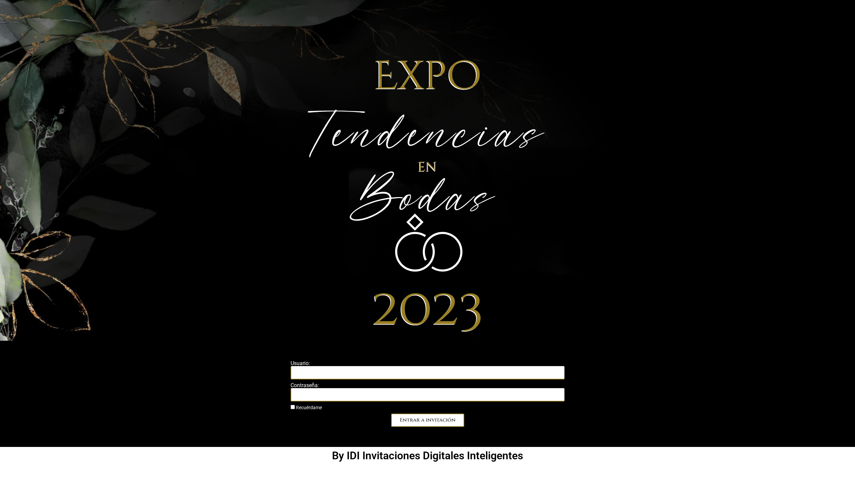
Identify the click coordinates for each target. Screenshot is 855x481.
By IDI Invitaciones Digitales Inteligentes (427, 455)
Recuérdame (308, 407)
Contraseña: (305, 385)
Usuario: (300, 363)
